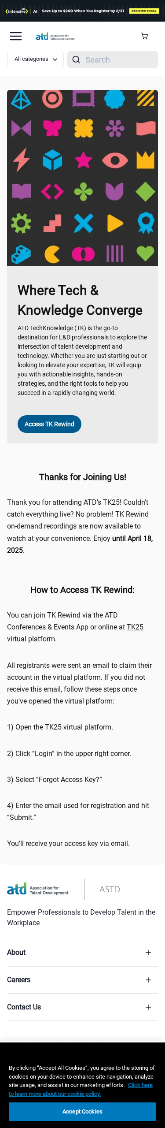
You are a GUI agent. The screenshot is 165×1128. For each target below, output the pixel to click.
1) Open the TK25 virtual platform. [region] (60, 727)
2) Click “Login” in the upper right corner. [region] (69, 753)
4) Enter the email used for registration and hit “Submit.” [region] (78, 811)
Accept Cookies (82, 1111)
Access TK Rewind (49, 424)
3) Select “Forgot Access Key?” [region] (54, 779)
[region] (82, 1085)
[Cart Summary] (147, 36)
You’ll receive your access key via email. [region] (68, 843)
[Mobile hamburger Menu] (16, 36)
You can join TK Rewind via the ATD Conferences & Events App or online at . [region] (75, 627)
